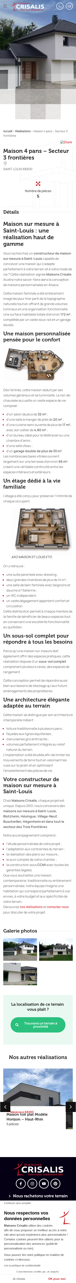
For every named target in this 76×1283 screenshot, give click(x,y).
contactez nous (58, 907)
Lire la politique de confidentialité (22, 1265)
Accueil (7, 131)
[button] (5, 6)
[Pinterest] (55, 1184)
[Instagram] (32, 1184)
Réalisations (23, 131)
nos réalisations (31, 907)
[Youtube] (44, 1184)
